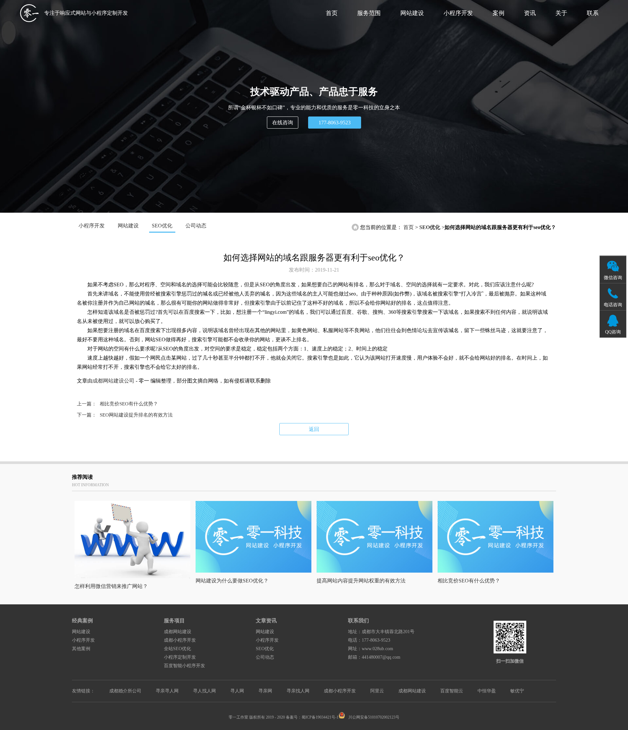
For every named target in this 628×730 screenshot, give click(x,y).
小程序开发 (458, 13)
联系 (593, 13)
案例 (498, 13)
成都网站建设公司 (113, 380)
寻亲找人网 (298, 690)
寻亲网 (265, 690)
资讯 (530, 13)
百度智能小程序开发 (184, 665)
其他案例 (81, 648)
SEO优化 (162, 225)
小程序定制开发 (180, 657)
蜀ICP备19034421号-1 (320, 717)
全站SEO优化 (177, 648)
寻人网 (237, 690)
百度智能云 (451, 690)
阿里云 (377, 690)
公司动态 (195, 225)
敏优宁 (517, 690)
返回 (314, 429)
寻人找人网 (204, 690)
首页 (332, 13)
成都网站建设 (177, 631)
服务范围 (369, 13)
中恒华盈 (487, 690)
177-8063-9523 (335, 122)
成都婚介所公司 (125, 690)
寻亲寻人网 (167, 690)
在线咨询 (282, 122)
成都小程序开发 (180, 640)
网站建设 (412, 13)
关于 (561, 13)
